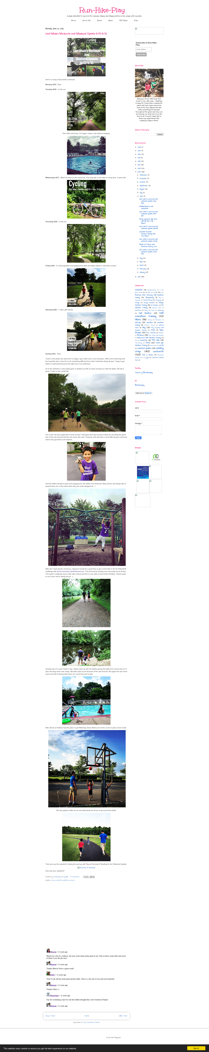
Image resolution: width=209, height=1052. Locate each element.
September (144, 185)
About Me (86, 20)
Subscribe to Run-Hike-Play (146, 44)
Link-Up (52, 880)
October (143, 182)
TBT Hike (156, 340)
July (141, 192)
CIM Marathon (154, 305)
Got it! (196, 1048)
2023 (139, 147)
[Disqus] (86, 915)
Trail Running (138, 343)
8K (160, 293)
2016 (139, 168)
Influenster (158, 320)
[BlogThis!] (87, 877)
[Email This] (84, 877)
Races (99, 20)
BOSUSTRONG (147, 300)
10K (141, 292)
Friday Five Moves (149, 310)
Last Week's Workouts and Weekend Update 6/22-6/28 (148, 201)
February (143, 269)
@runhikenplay (139, 385)
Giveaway (161, 310)
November (143, 178)
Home (73, 20)
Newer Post (50, 1015)
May (141, 258)
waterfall (161, 345)
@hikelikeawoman (77, 571)
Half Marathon (145, 313)
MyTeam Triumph (149, 325)
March (142, 265)
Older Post (123, 1015)
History (150, 320)
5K (156, 292)
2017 (139, 165)
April (141, 262)
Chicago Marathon (149, 303)
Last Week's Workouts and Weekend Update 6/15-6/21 (148, 213)
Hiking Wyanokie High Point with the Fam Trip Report (148, 221)
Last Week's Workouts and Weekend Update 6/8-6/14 (148, 227)
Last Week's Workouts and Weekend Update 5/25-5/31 (148, 252)
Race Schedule (151, 333)
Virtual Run (153, 345)
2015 (139, 172)
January (143, 272)
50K (152, 293)
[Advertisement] (149, 539)
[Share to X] (89, 877)
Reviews (140, 335)
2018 (139, 161)
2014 (139, 277)
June (141, 196)
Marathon (150, 322)
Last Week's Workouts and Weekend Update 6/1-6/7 (148, 240)
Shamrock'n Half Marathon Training (149, 338)
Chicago (137, 303)
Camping (158, 300)
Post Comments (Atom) (91, 1022)
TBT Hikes (123, 20)
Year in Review (147, 355)
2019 (139, 158)
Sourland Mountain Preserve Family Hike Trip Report (147, 234)
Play (136, 20)
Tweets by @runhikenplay (144, 372)
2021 (139, 150)
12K (146, 292)
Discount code (156, 308)
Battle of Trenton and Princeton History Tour (148, 245)
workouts (71, 880)
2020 (139, 154)
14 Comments (74, 877)
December (144, 175)
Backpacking (149, 297)
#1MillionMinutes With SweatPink (146, 207)
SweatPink (143, 340)
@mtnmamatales (63, 571)
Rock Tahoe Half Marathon (156, 335)
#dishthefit (139, 290)
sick (136, 340)
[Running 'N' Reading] (86, 868)
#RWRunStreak (151, 290)
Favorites (138, 310)
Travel (147, 342)
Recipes (161, 333)
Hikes (110, 20)
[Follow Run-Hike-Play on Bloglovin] (143, 394)
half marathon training (149, 314)
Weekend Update (62, 880)
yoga (147, 358)
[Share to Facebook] (91, 877)
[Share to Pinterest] (93, 877)
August (142, 189)
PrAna (153, 330)
